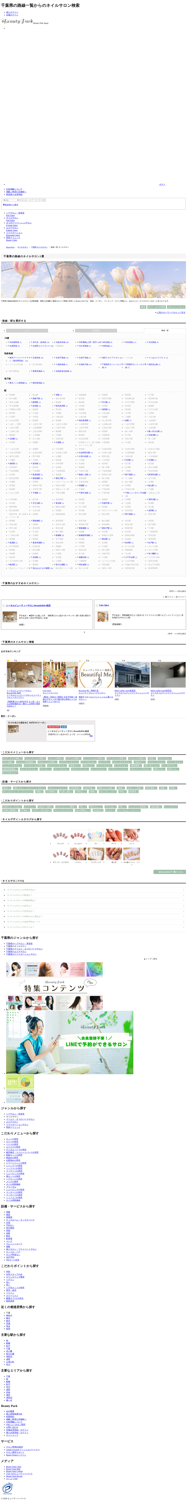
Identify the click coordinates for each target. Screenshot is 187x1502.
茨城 (8, 1323)
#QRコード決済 (135, 788)
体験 (8, 1246)
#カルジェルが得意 (47, 762)
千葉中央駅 (85, 493)
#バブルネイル (10, 773)
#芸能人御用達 (10, 810)
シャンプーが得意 (14, 1166)
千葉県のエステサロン (16, 951)
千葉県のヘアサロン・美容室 (19, 943)
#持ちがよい (96, 807)
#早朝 (173, 788)
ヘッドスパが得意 (14, 1168)
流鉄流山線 (154, 364)
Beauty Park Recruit (14, 1476)
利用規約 (10, 1417)
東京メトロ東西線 (18, 383)
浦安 (8, 1395)
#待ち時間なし (83, 810)
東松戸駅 (107, 528)
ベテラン (10, 1280)
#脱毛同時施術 (10, 769)
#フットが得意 (56, 758)
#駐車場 (133, 792)
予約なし (10, 1225)
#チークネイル (61, 769)
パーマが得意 (12, 1144)
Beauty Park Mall (13, 1469)
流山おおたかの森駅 (42, 568)
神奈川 (9, 1315)
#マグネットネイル (69, 762)
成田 (8, 1359)
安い (8, 1282)
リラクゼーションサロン (17, 1125)
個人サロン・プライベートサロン (21, 1249)
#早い (83, 807)
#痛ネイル (173, 769)
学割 (8, 1272)
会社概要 (10, 1411)
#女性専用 (75, 788)
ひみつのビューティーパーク (19, 1474)
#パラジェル (121, 766)
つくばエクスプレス (158, 358)
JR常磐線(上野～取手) (90, 342)
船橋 (8, 1343)
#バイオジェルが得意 (35, 766)
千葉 (8, 1348)
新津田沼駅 (154, 475)
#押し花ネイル (152, 766)
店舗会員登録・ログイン (17, 1430)
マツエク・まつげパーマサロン (20, 1119)
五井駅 (129, 460)
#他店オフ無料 (45, 807)
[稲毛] (153, 699)
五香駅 (152, 460)
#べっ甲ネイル (169, 766)
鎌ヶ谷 (9, 1400)
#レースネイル (98, 769)
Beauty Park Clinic (13, 1467)
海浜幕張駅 (85, 420)
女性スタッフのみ (14, 1274)
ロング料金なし (13, 1254)
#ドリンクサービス (63, 810)
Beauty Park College (14, 1471)
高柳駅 (83, 485)
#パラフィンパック (118, 769)
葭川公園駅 (62, 565)
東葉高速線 (39, 371)
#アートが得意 (73, 758)
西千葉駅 (130, 514)
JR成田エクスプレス (43, 346)
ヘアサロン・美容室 (15, 1114)
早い (8, 1285)
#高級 (39, 792)
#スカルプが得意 (137, 758)
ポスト (162, 184)
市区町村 (96, 331)
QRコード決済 (12, 1260)
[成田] (117, 699)
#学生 (122, 792)
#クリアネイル (88, 762)
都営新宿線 (39, 383)
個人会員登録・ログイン (17, 1433)
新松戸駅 (61, 478)
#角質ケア (74, 766)
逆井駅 (37, 464)
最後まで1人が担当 (14, 1298)
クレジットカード (177, 307)
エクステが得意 (13, 1147)
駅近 (144, 307)
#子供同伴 (51, 792)
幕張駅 (13, 543)
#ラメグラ (104, 762)
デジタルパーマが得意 (16, 1150)
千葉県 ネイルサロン (39, 247)
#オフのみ (110, 807)
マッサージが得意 (14, 1171)
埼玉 (8, 1326)
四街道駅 (84, 565)
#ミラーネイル (104, 766)
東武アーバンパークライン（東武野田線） (19, 359)
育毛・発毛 (11, 1290)
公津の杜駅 (85, 456)
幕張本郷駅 (39, 543)
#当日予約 (89, 788)
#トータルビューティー (129, 810)
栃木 (8, 1321)
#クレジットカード (58, 788)
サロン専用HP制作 (14, 1447)
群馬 (8, 1329)
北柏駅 (13, 439)
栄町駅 (13, 464)
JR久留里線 (85, 346)
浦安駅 (106, 409)
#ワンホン (45, 769)
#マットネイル (175, 762)
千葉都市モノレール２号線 (135, 365)
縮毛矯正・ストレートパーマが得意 (22, 1152)
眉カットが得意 (13, 1176)
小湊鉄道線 (62, 364)
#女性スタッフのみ (12, 807)
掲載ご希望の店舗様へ (16, 192)
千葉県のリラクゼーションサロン (21, 954)
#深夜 (163, 788)
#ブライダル (165, 758)
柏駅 (128, 420)
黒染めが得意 (12, 1158)
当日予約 (10, 1257)
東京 (8, 1318)
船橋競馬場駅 (86, 535)
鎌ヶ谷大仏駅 (155, 431)
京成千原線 (85, 358)
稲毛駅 (37, 406)
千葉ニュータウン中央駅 (135, 494)
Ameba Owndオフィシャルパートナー (23, 1450)
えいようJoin (12, 1479)
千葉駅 (37, 493)
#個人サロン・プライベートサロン (29, 788)
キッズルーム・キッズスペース (20, 1220)
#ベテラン (30, 807)
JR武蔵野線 (15, 342)
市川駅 (106, 402)
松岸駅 (129, 543)
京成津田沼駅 (86, 453)
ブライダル (11, 1187)
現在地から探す (11, 205)
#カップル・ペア (108, 792)
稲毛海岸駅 (62, 406)
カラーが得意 (12, 1142)
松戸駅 (152, 543)
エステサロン (12, 1122)
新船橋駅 (38, 478)
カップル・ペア (13, 1252)
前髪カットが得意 (14, 1155)
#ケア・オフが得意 (12, 758)
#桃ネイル (159, 769)
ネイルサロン (22, 247)
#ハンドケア (171, 807)
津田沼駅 (153, 499)
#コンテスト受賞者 (138, 807)
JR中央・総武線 (41, 342)
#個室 (120, 788)
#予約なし (81, 792)
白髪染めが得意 (13, 1160)
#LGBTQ (98, 810)
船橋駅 (60, 535)
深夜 (8, 1233)
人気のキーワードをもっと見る (170, 312)
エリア (27, 331)
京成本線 (38, 358)
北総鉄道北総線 (63, 371)
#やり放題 (8, 762)
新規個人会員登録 (14, 194)
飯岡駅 (37, 402)
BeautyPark (10, 247)
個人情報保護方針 (14, 1414)
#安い (122, 807)
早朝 (8, 1231)
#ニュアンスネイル (12, 766)
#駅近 (6, 788)
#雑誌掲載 (156, 807)
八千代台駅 (131, 557)
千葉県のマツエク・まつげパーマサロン (24, 949)
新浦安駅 (38, 475)
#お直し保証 (66, 792)
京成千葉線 (62, 358)
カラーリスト (12, 1296)
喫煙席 (9, 1217)
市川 (8, 1364)
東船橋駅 (84, 528)
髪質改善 (10, 1301)
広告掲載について (14, 189)
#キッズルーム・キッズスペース (18, 792)
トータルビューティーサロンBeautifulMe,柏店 (28, 605)
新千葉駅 (130, 475)
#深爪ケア (139, 762)
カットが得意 (12, 1139)
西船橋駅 (38, 521)
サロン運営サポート (15, 1452)
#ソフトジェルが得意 (94, 758)
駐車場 (9, 1239)
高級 (8, 1212)
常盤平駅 (107, 503)
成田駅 (152, 510)
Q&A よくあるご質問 (15, 1425)
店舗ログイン (12, 15)
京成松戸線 (85, 364)
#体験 (93, 792)
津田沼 (9, 1356)
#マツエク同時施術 (26, 762)
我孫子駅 (38, 398)
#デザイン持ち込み (42, 810)
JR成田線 (14, 346)
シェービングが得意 (15, 1174)
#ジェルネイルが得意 (35, 758)
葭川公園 (10, 1354)
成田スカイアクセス (112, 358)
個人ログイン (12, 12)
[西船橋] (46, 706)
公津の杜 (10, 1362)
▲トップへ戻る (150, 959)
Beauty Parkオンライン (16, 1455)
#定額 (151, 758)
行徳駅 (60, 442)
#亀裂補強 (136, 766)
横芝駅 (13, 565)
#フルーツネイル (156, 762)
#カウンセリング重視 (66, 807)
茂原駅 (37, 557)
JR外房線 (107, 342)
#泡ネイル (88, 766)
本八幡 (9, 1351)
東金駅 (60, 503)
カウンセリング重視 (15, 1277)
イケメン (10, 1293)
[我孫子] (82, 703)
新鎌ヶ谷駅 (85, 475)
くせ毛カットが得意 (15, 1288)
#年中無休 (151, 788)
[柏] (8, 710)
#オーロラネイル (29, 769)
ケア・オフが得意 (157, 307)
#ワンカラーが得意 (116, 758)
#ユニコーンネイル (57, 766)
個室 (8, 1215)
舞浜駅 (106, 539)
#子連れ (25, 810)
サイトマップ (12, 1435)
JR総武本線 (62, 342)
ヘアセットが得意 (14, 1179)
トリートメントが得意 (16, 1163)
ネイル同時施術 (13, 1184)
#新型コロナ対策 (106, 788)
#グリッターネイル (122, 762)
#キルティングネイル (141, 769)
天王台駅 (38, 503)
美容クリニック (13, 1127)
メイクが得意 (12, 1182)
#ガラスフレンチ (80, 769)
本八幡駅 (153, 554)
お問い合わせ (12, 1427)
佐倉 (8, 1392)
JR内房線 (130, 342)
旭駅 (59, 395)
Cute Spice (104, 605)
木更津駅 (153, 435)
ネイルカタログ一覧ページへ (171, 872)
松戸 (8, 1346)
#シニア (110, 810)
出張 (8, 1223)
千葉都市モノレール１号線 (112, 365)
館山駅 (152, 485)
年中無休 (10, 1228)
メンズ (9, 1241)
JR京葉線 (153, 342)
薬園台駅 (84, 557)
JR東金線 (107, 346)
